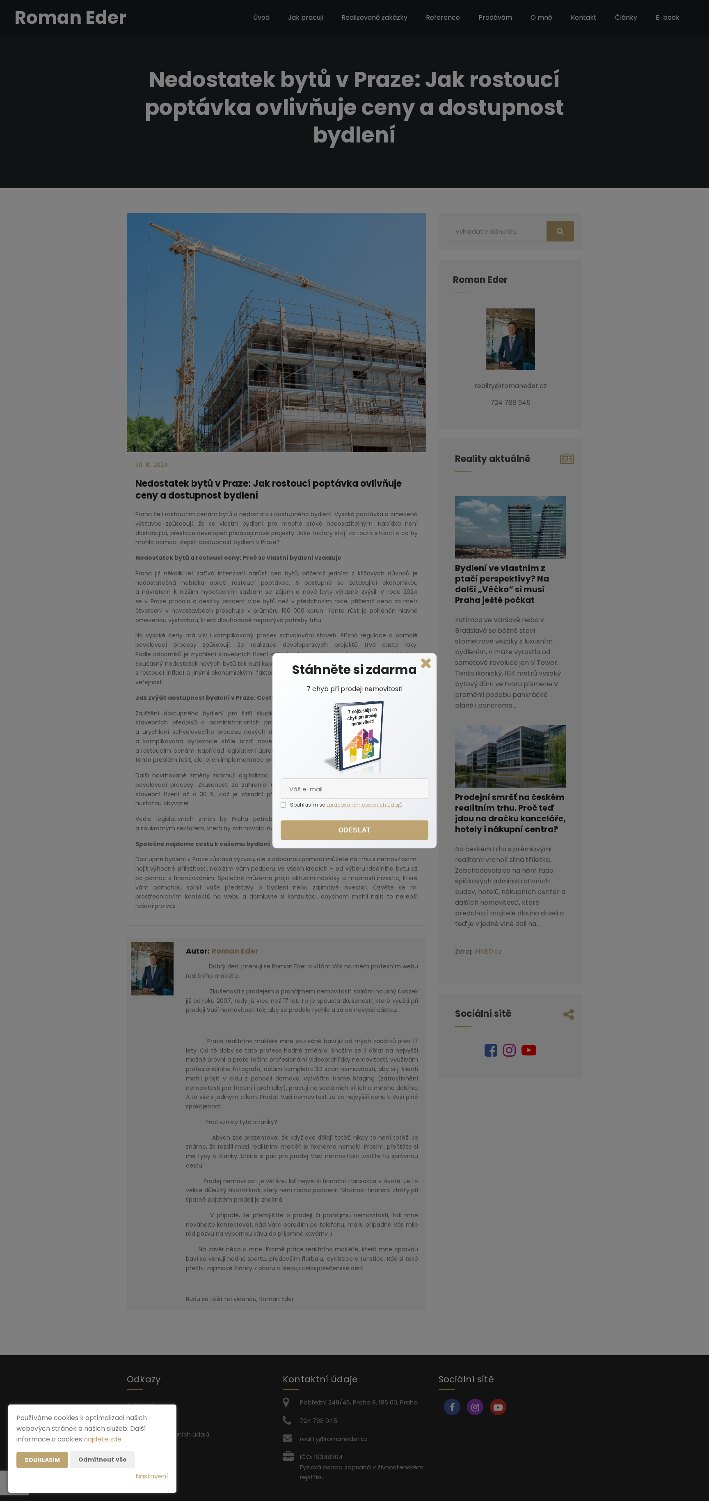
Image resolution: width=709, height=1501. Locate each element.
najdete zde (102, 1439)
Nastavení (151, 1476)
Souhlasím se (308, 804)
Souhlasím (42, 1460)
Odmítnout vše (102, 1459)
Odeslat (354, 829)
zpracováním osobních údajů (364, 804)
